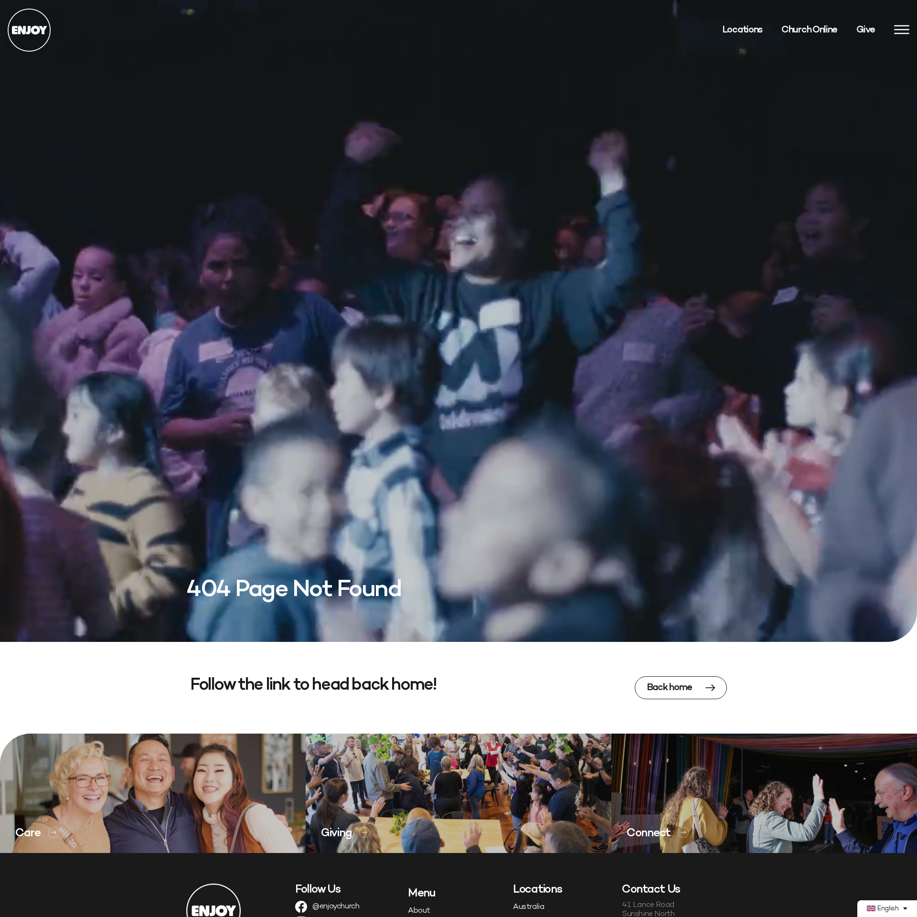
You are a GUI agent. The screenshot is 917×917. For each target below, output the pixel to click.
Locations (742, 30)
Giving (336, 834)
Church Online (809, 30)
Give (865, 30)
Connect (649, 834)
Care (28, 834)
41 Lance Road (648, 905)
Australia (528, 907)
